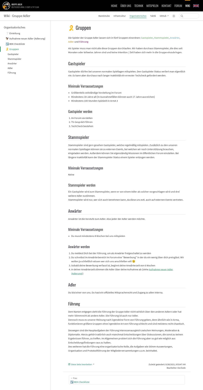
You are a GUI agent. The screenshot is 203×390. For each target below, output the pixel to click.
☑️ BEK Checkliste (15, 43)
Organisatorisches (138, 15)
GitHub (163, 15)
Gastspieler (13, 54)
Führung (12, 72)
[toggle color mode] (173, 16)
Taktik (153, 15)
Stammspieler (14, 58)
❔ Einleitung (13, 33)
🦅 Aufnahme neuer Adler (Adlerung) (25, 38)
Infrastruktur (120, 15)
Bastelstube (104, 15)
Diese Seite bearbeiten (81, 364)
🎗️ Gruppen (12, 49)
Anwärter (12, 63)
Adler (10, 68)
